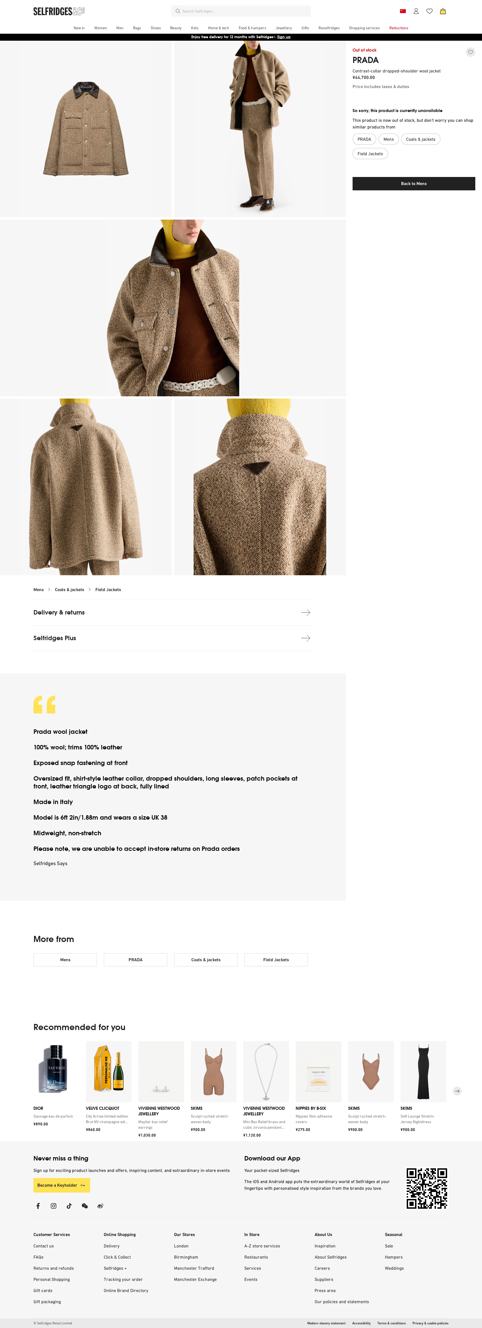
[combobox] (245, 11)
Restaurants (256, 1256)
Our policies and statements (342, 1301)
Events (250, 1279)
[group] (241, 1091)
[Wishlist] (429, 11)
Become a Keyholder (57, 1185)
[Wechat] (84, 1209)
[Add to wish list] (470, 52)
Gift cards (42, 1290)
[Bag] (443, 11)
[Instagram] (53, 1209)
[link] (55, 1116)
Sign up (284, 37)
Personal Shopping (51, 1279)
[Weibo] (100, 1209)
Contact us (43, 1245)
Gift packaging (47, 1301)
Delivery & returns (59, 612)
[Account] (416, 11)
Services (252, 1268)
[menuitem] (79, 27)
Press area (325, 1290)
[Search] (177, 11)
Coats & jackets (69, 589)
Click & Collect (117, 1256)
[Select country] (402, 11)
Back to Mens (414, 183)
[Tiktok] (69, 1209)
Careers (322, 1268)
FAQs (38, 1256)
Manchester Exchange (195, 1279)
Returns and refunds (53, 1268)
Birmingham (186, 1256)
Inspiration (325, 1245)
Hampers (394, 1256)
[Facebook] (37, 1209)
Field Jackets (108, 589)
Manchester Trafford (194, 1268)
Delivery (112, 1245)
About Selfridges (331, 1256)
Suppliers (324, 1279)
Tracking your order (123, 1279)
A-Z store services (262, 1245)
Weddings (394, 1268)
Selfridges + (115, 1268)
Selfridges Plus (54, 638)
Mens (38, 589)
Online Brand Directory (126, 1290)
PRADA (366, 60)
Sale (389, 1245)
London (181, 1245)
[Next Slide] (457, 1091)
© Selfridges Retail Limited (52, 1323)
